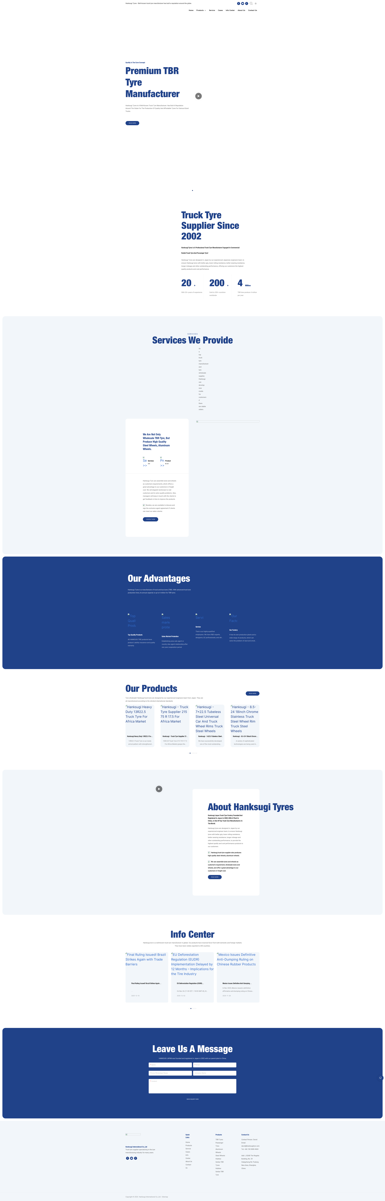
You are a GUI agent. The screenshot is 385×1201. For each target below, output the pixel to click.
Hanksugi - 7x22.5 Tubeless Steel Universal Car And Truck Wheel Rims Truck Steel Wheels (175, 736)
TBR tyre (160, 438)
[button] (192, 190)
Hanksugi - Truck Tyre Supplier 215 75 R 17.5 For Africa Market (140, 736)
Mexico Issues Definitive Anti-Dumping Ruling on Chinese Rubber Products (190, 983)
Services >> (151, 462)
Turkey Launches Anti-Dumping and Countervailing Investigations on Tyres (236, 983)
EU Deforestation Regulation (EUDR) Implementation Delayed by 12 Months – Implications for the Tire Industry (145, 983)
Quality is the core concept (135, 62)
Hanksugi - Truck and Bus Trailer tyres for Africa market (245, 736)
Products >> (168, 462)
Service (198, 627)
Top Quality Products (135, 635)
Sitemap (165, 1197)
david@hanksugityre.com (250, 1146)
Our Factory (233, 630)
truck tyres (148, 698)
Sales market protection (170, 636)
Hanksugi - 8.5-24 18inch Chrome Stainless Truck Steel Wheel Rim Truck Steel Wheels (210, 736)
